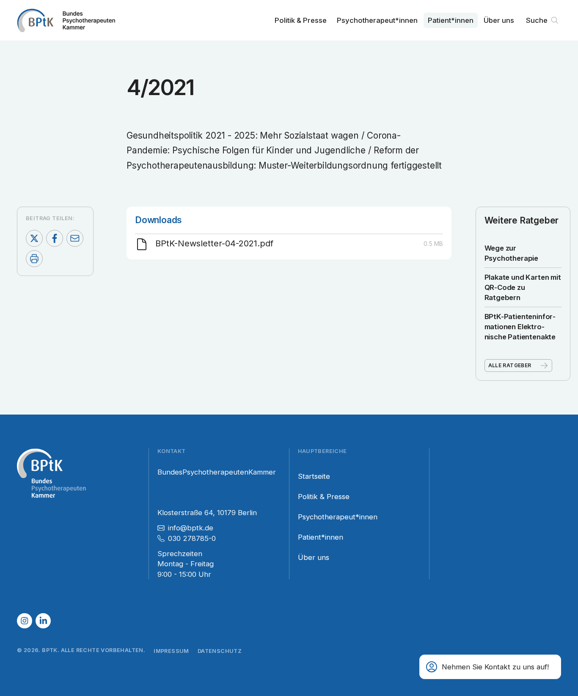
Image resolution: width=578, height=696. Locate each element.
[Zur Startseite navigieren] (66, 20)
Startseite (314, 476)
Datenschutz (220, 651)
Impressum (171, 651)
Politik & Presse (301, 20)
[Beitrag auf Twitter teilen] (34, 238)
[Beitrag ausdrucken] (34, 258)
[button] (490, 667)
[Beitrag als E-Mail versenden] (74, 238)
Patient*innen (450, 20)
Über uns (499, 20)
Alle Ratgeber (509, 365)
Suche (537, 20)
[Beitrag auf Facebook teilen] (54, 238)
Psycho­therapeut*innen (377, 20)
